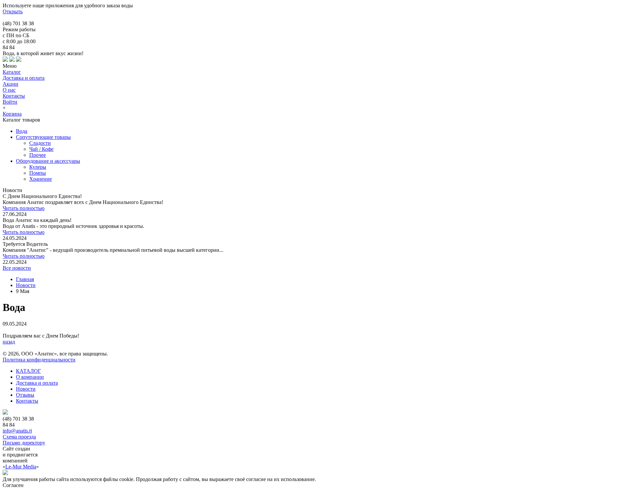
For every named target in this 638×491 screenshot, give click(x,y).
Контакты (14, 96)
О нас (9, 90)
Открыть (13, 11)
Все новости (17, 268)
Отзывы (25, 395)
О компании (30, 377)
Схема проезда (19, 437)
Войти (10, 102)
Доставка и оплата (24, 78)
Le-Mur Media (20, 466)
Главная (25, 279)
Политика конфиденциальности (39, 359)
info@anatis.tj (17, 431)
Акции (10, 84)
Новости (26, 285)
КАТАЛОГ (28, 371)
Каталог (12, 72)
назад (9, 341)
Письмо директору (24, 442)
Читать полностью (24, 208)
